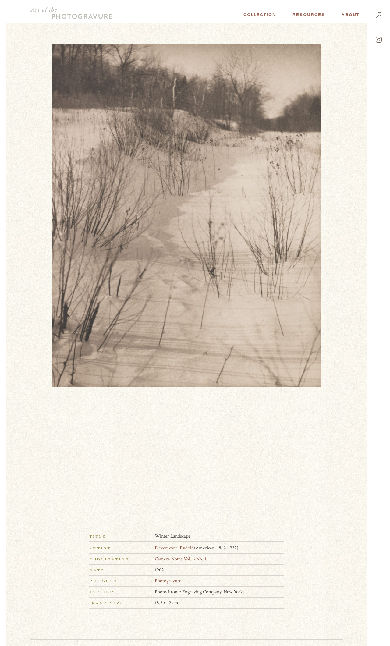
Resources (308, 14)
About (351, 14)
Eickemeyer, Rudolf (174, 548)
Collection (259, 14)
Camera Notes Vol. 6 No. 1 (180, 559)
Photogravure (168, 581)
